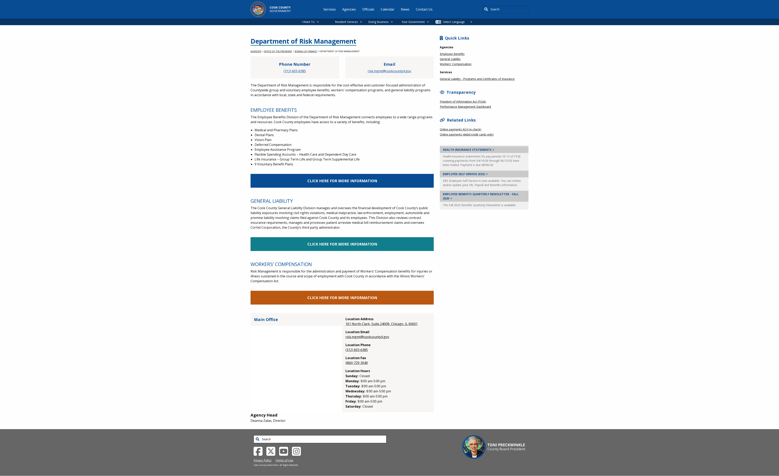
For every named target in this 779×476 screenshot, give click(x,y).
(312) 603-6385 (295, 71)
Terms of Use (284, 460)
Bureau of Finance (306, 51)
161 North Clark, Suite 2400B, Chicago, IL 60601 (381, 324)
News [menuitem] (405, 9)
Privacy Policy (262, 460)
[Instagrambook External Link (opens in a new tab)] (298, 451)
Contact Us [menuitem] (424, 9)
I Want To (308, 22)
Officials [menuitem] (368, 9)
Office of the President (278, 51)
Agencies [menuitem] (349, 9)
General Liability (450, 59)
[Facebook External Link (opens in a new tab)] (260, 451)
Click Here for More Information (342, 244)
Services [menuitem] (329, 9)
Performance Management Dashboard (465, 107)
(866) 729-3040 (356, 363)
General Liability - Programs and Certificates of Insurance (477, 79)
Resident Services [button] (346, 22)
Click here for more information (342, 180)
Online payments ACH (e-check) (460, 129)
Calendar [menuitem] (387, 9)
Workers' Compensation (455, 64)
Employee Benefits (452, 54)
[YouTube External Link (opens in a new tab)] (285, 451)
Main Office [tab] (266, 319)
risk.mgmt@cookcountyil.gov (389, 71)
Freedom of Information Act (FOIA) (463, 101)
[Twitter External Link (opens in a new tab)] (272, 451)
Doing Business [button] (378, 22)
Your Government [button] (413, 22)
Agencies (256, 51)
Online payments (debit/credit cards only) (467, 134)
